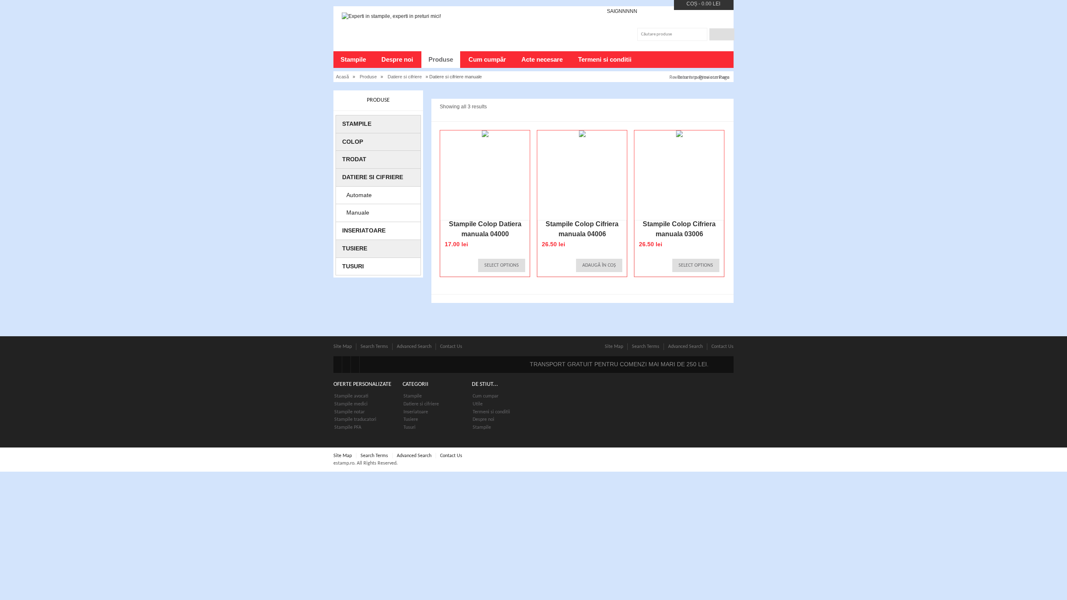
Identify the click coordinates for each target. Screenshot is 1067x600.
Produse (440, 59)
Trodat (354, 159)
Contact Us (451, 346)
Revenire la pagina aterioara (699, 77)
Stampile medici (351, 404)
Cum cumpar (485, 396)
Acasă (342, 76)
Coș (691, 4)
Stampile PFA (347, 427)
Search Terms (374, 346)
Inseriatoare (364, 230)
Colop (352, 141)
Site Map (342, 346)
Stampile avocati (351, 396)
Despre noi (397, 59)
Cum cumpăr (487, 59)
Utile (478, 404)
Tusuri (353, 266)
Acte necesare (542, 59)
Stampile (353, 59)
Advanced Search (414, 346)
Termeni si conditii (604, 59)
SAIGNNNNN (622, 11)
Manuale (357, 212)
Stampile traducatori (355, 419)
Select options (501, 265)
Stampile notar (349, 412)
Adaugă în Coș (599, 265)
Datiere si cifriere (405, 76)
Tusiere (354, 248)
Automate (359, 195)
